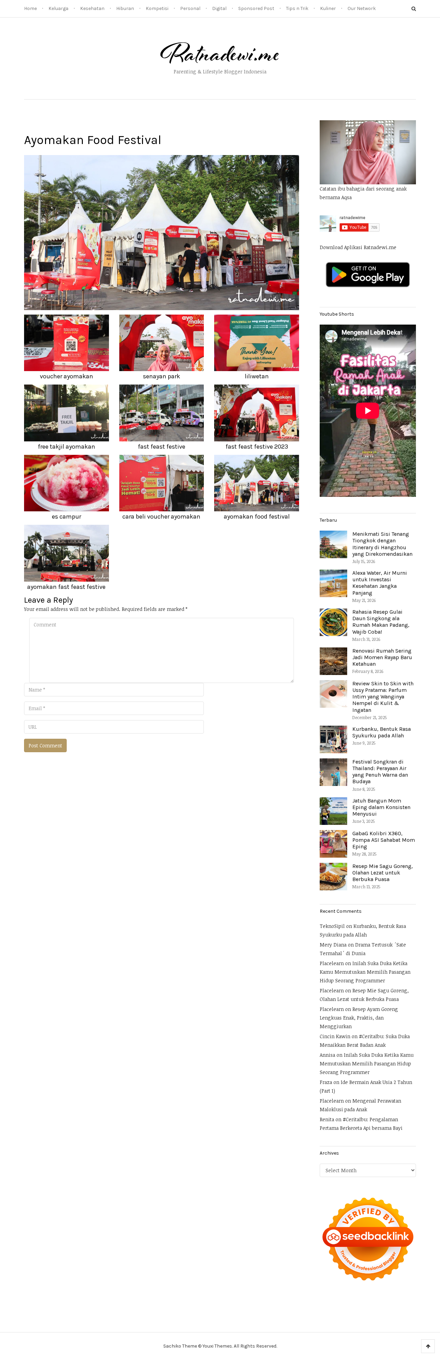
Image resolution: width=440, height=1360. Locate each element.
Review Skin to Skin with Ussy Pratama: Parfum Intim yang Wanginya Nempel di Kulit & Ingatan (383, 696)
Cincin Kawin (335, 1036)
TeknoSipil (332, 926)
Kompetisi (157, 8)
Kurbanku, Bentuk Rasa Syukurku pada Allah (381, 732)
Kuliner (328, 8)
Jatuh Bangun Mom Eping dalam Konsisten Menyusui (381, 807)
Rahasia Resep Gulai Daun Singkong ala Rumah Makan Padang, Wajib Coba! (380, 622)
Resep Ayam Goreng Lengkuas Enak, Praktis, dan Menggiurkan (359, 1018)
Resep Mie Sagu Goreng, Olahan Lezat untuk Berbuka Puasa (382, 872)
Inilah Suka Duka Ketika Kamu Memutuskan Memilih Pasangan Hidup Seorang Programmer (365, 972)
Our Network (362, 8)
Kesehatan (92, 8)
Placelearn (332, 963)
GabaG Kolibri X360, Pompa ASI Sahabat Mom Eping (383, 840)
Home (30, 8)
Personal (190, 8)
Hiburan (125, 8)
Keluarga (58, 8)
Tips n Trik (297, 8)
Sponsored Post (256, 8)
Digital (219, 8)
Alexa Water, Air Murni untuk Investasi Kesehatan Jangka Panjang (379, 583)
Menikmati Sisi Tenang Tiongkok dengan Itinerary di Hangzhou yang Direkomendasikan (382, 544)
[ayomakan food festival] (161, 232)
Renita (327, 1119)
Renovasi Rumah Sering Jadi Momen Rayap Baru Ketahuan (382, 657)
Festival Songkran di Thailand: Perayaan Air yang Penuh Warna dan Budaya (380, 771)
